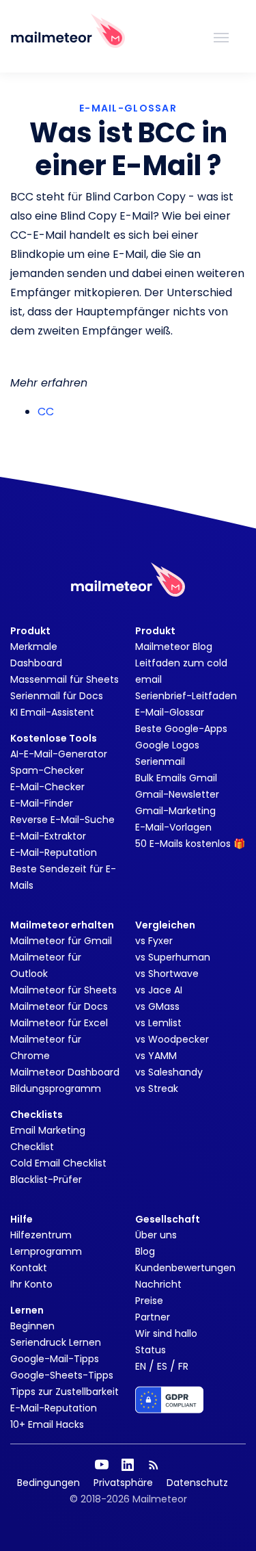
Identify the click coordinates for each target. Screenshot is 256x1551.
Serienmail (160, 761)
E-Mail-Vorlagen (173, 827)
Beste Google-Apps (181, 728)
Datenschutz (197, 1482)
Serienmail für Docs (56, 696)
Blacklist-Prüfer (46, 1179)
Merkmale (33, 646)
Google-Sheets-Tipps (61, 1375)
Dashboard (36, 663)
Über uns (156, 1235)
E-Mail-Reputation (53, 852)
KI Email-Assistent (52, 712)
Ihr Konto (31, 1284)
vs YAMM (156, 1056)
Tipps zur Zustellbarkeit (64, 1391)
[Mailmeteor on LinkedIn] (127, 1465)
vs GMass (157, 1006)
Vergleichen (165, 925)
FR (183, 1366)
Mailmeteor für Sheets (63, 990)
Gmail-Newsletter (177, 794)
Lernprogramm (46, 1251)
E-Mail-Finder (41, 803)
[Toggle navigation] (221, 36)
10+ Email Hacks (47, 1424)
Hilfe (21, 1219)
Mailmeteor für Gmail (61, 941)
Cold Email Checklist (58, 1163)
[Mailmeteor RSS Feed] (153, 1465)
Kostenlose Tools (53, 738)
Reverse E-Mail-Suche (62, 819)
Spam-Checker (47, 770)
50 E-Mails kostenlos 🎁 (190, 843)
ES (162, 1366)
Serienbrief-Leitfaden (186, 696)
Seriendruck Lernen (55, 1342)
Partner (152, 1317)
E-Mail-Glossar (169, 712)
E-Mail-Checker (47, 787)
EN (140, 1366)
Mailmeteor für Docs (59, 1006)
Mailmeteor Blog (173, 646)
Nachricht (158, 1284)
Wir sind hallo (166, 1333)
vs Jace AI (158, 990)
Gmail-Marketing (175, 811)
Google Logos (167, 745)
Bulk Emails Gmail (176, 778)
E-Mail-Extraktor (48, 836)
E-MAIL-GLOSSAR (128, 108)
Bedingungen (48, 1482)
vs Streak (156, 1088)
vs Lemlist (158, 1023)
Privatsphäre (123, 1482)
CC (46, 411)
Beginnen (32, 1326)
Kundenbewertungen (185, 1268)
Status (150, 1350)
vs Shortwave (167, 973)
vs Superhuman (172, 957)
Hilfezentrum (41, 1235)
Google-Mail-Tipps (54, 1359)
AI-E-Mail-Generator (58, 754)
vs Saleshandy (169, 1072)
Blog (145, 1251)
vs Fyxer (154, 941)
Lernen (27, 1310)
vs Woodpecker (172, 1039)
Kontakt (28, 1268)
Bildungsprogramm (55, 1088)
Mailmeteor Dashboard (64, 1072)
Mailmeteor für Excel (59, 1023)
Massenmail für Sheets (64, 679)
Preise (149, 1300)
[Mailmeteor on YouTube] (102, 1465)
